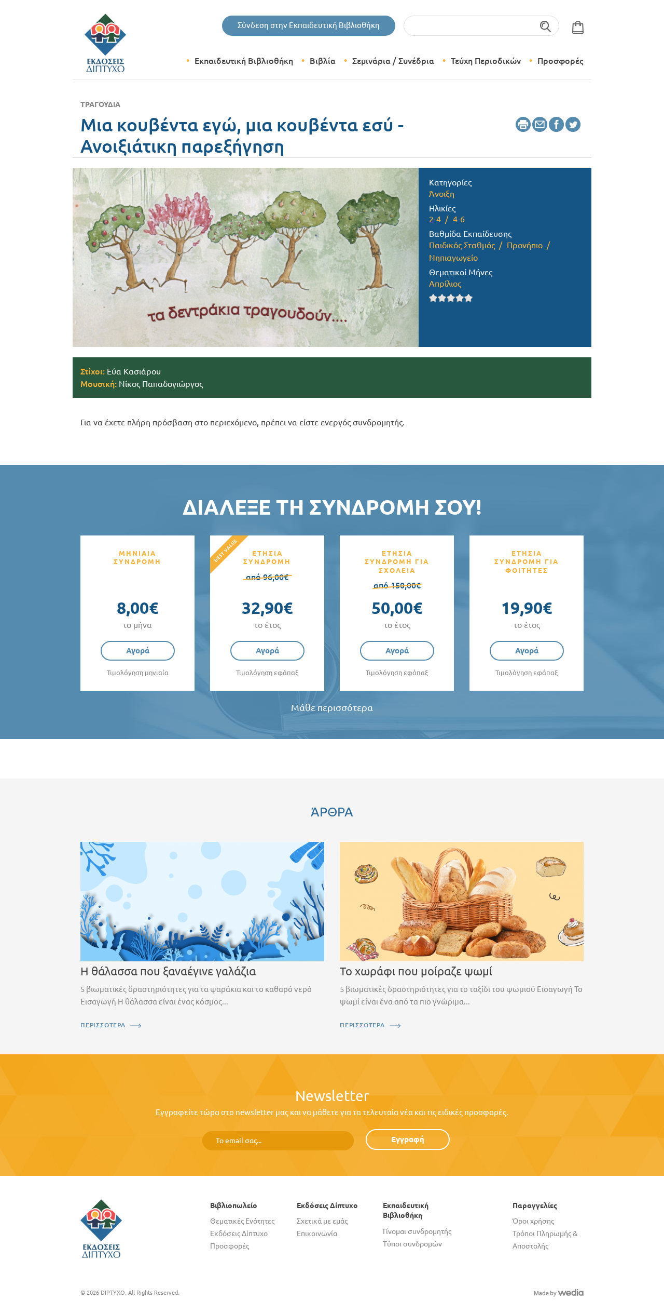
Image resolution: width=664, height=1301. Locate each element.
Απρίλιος (445, 283)
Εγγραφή (407, 1139)
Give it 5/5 (468, 298)
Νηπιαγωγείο (453, 257)
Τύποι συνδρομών (412, 1244)
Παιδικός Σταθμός (462, 245)
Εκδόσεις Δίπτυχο (239, 1233)
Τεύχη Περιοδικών (486, 60)
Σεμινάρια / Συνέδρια (393, 60)
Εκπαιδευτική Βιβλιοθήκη (244, 60)
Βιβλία (323, 60)
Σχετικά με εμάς (322, 1221)
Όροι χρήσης (533, 1221)
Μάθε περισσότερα (332, 708)
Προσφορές (560, 60)
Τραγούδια (100, 104)
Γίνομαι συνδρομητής (417, 1231)
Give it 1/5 (433, 298)
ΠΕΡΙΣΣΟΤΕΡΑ (103, 1025)
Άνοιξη (441, 193)
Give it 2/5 (442, 298)
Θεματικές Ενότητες (242, 1221)
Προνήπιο (525, 245)
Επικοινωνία (317, 1233)
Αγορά (137, 650)
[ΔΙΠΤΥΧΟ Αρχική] (101, 1228)
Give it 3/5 (451, 298)
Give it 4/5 (459, 298)
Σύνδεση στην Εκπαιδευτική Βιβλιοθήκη (309, 25)
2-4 (435, 219)
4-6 (459, 219)
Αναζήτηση (546, 26)
